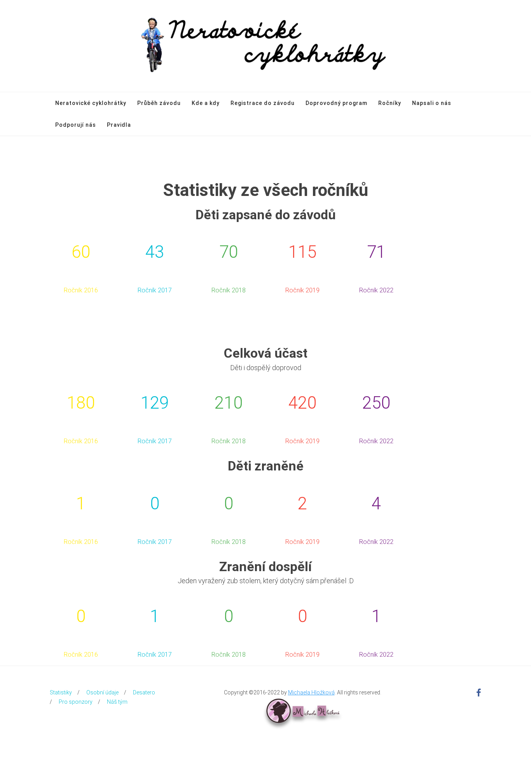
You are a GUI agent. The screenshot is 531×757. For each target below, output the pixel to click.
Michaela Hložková (311, 692)
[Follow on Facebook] (478, 693)
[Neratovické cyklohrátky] (265, 46)
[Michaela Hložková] (302, 710)
